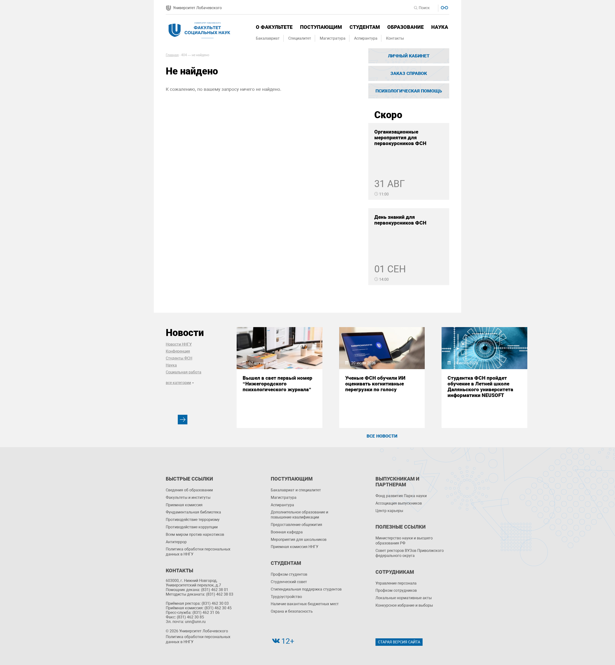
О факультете (274, 27)
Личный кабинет (409, 56)
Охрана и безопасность (292, 611)
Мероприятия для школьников (298, 539)
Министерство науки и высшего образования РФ (404, 540)
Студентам (365, 27)
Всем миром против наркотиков (195, 534)
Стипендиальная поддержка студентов (306, 589)
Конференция (178, 351)
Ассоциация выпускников (398, 503)
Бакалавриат (268, 38)
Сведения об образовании (189, 490)
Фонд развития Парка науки (401, 496)
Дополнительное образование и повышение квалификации (299, 514)
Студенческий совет (289, 582)
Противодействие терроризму (193, 519)
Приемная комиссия (184, 505)
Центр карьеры (389, 510)
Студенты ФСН (179, 358)
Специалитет (299, 38)
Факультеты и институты (188, 497)
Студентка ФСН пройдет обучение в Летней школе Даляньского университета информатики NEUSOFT (480, 386)
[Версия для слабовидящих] (443, 7)
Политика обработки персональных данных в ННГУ (198, 551)
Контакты (395, 38)
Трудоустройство (286, 596)
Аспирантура (365, 38)
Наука (439, 27)
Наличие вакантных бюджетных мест (305, 604)
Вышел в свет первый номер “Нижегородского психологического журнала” (277, 383)
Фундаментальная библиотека (193, 512)
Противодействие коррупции (192, 527)
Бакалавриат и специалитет (296, 490)
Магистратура (332, 38)
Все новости (382, 436)
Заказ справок (408, 73)
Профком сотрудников (396, 590)
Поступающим (321, 27)
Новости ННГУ (179, 344)
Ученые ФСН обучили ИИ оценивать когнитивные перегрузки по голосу (375, 383)
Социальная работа (183, 372)
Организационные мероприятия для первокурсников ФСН (400, 137)
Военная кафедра (287, 532)
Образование (405, 27)
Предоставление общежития (296, 524)
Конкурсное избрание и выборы (404, 605)
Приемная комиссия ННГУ (294, 546)
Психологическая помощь (408, 91)
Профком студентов (289, 574)
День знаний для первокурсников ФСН (400, 220)
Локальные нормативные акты (403, 598)
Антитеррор (176, 542)
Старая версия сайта (399, 642)
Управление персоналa (396, 583)
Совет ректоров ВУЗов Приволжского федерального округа (409, 553)
